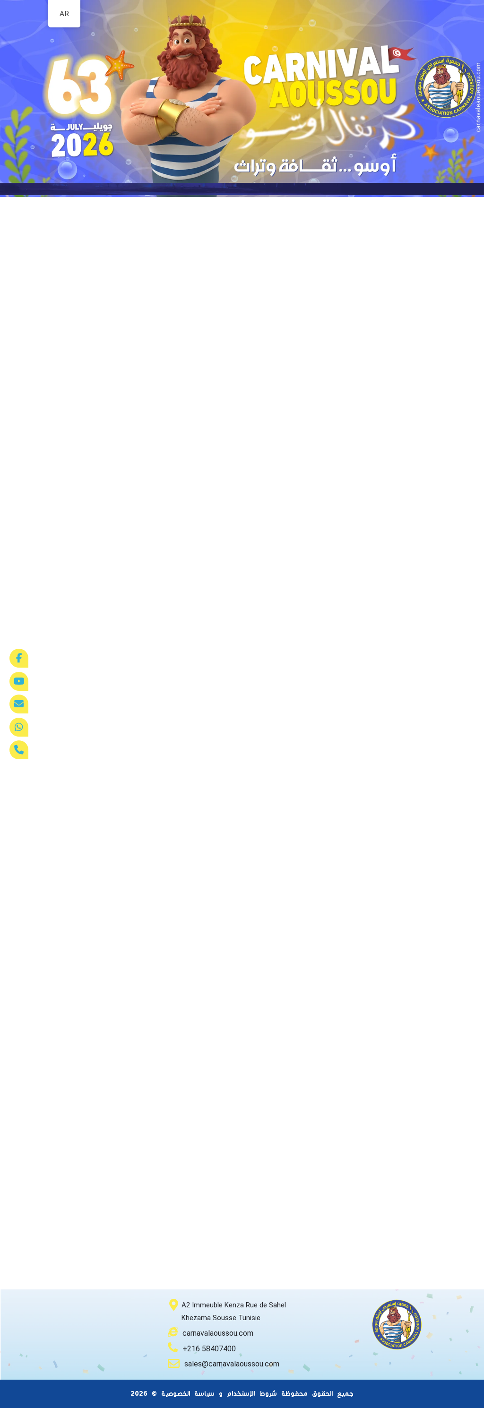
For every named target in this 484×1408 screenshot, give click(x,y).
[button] (242, 183)
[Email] (18, 704)
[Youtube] (18, 681)
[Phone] (18, 749)
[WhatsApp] (18, 727)
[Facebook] (18, 658)
